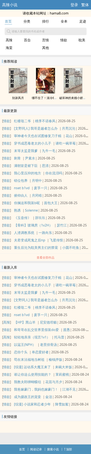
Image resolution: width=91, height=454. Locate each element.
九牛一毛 (48, 150)
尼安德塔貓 (48, 322)
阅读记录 (36, 449)
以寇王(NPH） (25, 344)
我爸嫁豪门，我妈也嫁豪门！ (36, 389)
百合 (27, 40)
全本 (64, 21)
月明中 (37, 180)
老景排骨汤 (48, 344)
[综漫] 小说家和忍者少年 (32, 404)
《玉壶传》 (22, 217)
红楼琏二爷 (22, 121)
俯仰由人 (21, 195)
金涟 (48, 396)
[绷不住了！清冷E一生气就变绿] (45, 92)
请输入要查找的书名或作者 (28, 31)
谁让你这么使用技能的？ (32, 374)
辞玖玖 (40, 217)
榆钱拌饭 (55, 359)
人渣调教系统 (24, 232)
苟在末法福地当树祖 (29, 359)
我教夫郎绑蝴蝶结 (27, 382)
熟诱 (17, 210)
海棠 (9, 47)
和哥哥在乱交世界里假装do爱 (36, 329)
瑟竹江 (62, 225)
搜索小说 (53, 449)
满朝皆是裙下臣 (26, 165)
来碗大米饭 (63, 367)
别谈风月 (18, 98)
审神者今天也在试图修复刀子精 (37, 135)
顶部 (69, 449)
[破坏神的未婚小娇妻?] (73, 92)
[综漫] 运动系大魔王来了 (32, 367)
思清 (45, 165)
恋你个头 (21, 352)
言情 (45, 40)
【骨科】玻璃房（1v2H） (33, 225)
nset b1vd (22, 188)
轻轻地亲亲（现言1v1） (32, 337)
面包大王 (51, 203)
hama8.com (59, 13)
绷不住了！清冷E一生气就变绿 (52, 98)
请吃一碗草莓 (65, 143)
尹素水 (30, 158)
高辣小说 (9, 4)
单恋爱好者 (40, 352)
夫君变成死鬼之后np (29, 240)
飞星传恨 (56, 240)
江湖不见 (69, 389)
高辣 (9, 40)
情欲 (63, 40)
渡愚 (66, 329)
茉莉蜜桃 (62, 374)
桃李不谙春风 (45, 121)
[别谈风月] (18, 92)
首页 (8, 21)
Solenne (31, 210)
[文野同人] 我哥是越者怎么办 (36, 128)
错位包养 (21, 180)
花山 (69, 135)
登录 (74, 4)
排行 (45, 21)
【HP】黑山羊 (25, 322)
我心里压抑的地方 (27, 173)
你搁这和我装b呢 (27, 203)
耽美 (82, 40)
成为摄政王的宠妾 (27, 396)
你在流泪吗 (53, 173)
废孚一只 (40, 188)
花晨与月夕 (53, 382)
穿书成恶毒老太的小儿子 (32, 143)
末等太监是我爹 (26, 150)
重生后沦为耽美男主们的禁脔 (36, 247)
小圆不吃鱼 (70, 247)
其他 (45, 47)
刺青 (17, 158)
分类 (26, 21)
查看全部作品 (45, 257)
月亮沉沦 (68, 128)
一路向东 (45, 232)
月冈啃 (37, 195)
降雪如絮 (62, 404)
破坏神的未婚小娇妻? (73, 98)
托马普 (59, 337)
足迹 (82, 21)
